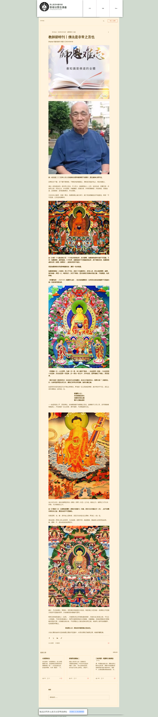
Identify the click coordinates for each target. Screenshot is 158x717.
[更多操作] (108, 32)
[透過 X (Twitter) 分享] (53, 638)
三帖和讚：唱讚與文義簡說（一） (104, 659)
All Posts (42, 20)
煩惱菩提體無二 (74, 658)
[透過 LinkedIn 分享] (57, 638)
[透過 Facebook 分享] (49, 638)
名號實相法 (46, 658)
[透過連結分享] (61, 638)
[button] (103, 20)
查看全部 (115, 652)
